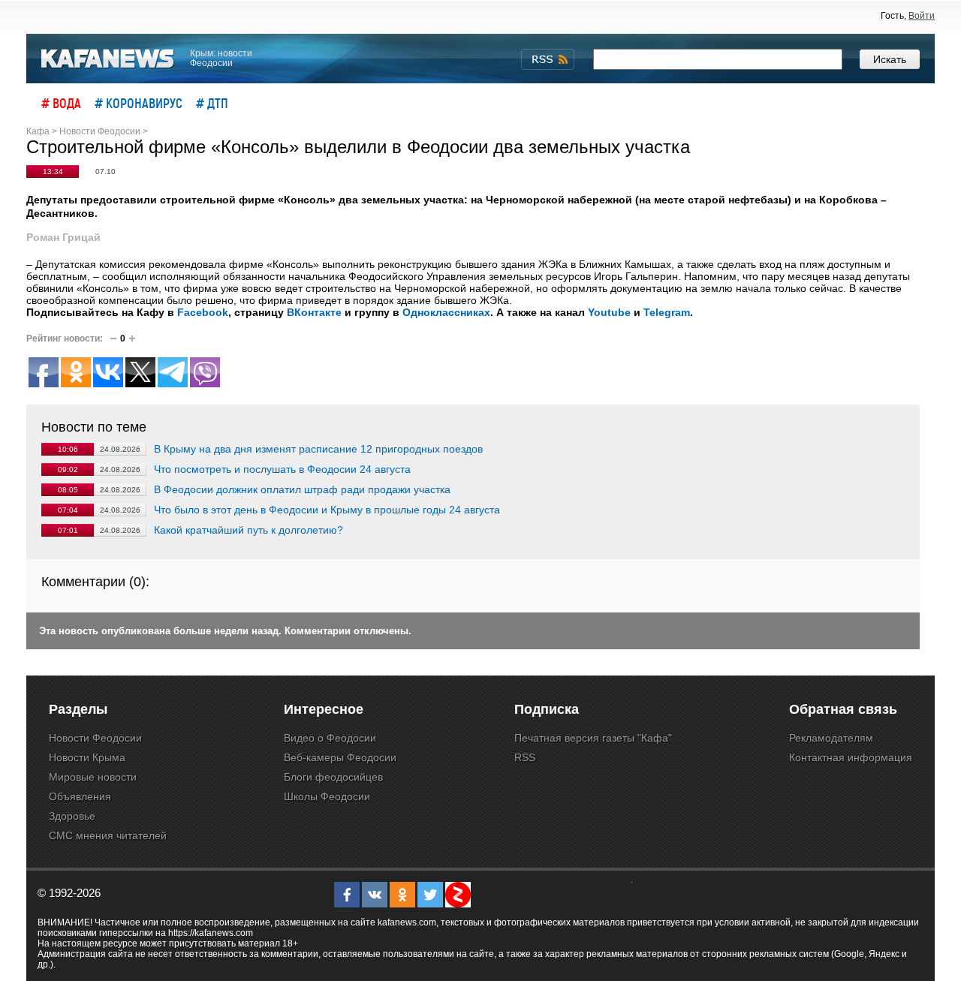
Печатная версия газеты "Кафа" (593, 738)
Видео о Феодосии (330, 738)
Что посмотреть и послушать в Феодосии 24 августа (282, 469)
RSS (524, 757)
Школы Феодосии (327, 796)
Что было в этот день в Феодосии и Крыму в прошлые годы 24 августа (327, 510)
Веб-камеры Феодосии (340, 757)
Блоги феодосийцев (333, 777)
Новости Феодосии (95, 738)
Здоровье (72, 816)
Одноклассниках (446, 312)
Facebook (202, 312)
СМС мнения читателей (108, 835)
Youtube (609, 312)
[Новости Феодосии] (108, 59)
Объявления (80, 796)
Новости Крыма (87, 757)
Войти (921, 16)
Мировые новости (93, 777)
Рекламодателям (831, 738)
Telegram (666, 312)
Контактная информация (850, 757)
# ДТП (212, 103)
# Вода (61, 103)
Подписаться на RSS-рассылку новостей (547, 59)
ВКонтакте (314, 312)
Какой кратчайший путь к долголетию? (248, 530)
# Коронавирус (138, 103)
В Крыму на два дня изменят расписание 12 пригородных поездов (318, 449)
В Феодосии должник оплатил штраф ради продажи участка (302, 489)
